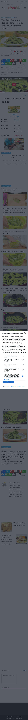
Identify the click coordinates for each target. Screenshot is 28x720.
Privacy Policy (22, 386)
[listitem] (14, 356)
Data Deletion (6, 386)
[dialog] (14, 360)
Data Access (14, 386)
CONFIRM (8, 381)
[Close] (25, 333)
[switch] (23, 359)
